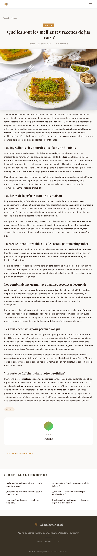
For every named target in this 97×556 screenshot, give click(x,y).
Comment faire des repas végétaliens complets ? (22, 501)
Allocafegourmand (51, 524)
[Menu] (90, 4)
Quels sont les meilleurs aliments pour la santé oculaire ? (24, 493)
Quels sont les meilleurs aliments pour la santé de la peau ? (24, 484)
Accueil (6, 18)
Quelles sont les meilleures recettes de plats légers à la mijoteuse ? (71, 501)
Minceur (14, 18)
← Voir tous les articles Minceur (18, 453)
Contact (57, 541)
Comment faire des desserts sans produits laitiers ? (70, 484)
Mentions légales (44, 541)
